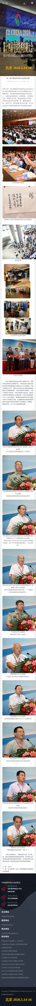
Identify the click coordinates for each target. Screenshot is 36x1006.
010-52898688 (13, 898)
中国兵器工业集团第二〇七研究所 (12, 941)
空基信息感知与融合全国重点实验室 (12, 954)
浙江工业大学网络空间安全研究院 (12, 971)
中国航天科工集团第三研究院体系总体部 (14, 944)
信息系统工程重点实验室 (9, 951)
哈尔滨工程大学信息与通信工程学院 (12, 964)
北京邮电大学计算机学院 (9, 957)
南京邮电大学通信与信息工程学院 (12, 974)
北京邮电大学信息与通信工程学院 (12, 961)
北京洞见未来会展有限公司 (10, 933)
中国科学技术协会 (7, 925)
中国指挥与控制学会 (7, 916)
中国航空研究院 (6, 947)
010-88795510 (13, 905)
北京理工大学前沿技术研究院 (10, 967)
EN (7, 3)
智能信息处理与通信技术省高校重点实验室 (15, 977)
